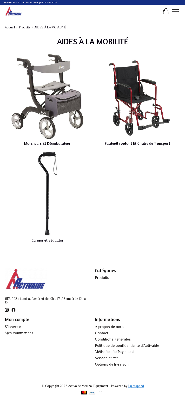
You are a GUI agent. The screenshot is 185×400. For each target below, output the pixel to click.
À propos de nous (109, 327)
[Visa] (92, 393)
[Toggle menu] (175, 11)
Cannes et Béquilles (47, 240)
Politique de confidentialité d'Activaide (127, 345)
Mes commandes (19, 333)
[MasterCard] (84, 393)
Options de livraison (112, 364)
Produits (25, 27)
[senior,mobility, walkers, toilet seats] (14, 11)
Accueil (10, 27)
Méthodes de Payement (114, 352)
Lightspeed (136, 386)
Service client (106, 358)
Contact (101, 333)
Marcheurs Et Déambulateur (47, 143)
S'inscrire (13, 327)
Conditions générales (113, 339)
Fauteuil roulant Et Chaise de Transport (137, 143)
